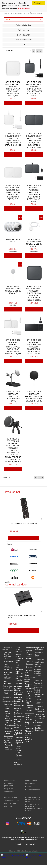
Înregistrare (30, 784)
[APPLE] (14, 563)
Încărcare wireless (7, 678)
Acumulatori (30, 689)
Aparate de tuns (18, 655)
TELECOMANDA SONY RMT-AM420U (23, 523)
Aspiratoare (8, 704)
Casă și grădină (37, 691)
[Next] (41, 519)
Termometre (40, 712)
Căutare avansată (32, 790)
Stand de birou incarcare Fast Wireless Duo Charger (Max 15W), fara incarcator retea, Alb (13, 192)
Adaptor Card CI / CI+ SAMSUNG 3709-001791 (21, 617)
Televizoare (20, 737)
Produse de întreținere (29, 652)
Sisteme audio (19, 756)
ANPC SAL (8, 806)
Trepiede (19, 759)
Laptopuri (29, 661)
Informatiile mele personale (25, 844)
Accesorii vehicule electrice (37, 671)
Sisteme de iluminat (39, 696)
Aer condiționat (29, 727)
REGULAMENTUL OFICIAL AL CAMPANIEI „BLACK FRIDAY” (33, 807)
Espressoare (29, 713)
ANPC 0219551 (10, 803)
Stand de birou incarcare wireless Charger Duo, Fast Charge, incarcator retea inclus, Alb (13, 347)
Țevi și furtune (7, 712)
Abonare (10, 544)
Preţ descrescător (23, 40)
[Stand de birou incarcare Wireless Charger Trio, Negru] (13, 377)
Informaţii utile (31, 781)
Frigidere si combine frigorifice (18, 688)
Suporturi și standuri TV (19, 742)
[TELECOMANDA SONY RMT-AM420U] (24, 509)
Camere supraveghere (29, 676)
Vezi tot (7, 582)
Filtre (7, 716)
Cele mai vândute (24, 25)
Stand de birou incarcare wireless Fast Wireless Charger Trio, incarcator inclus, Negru (34, 347)
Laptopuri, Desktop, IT (29, 658)
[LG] (14, 550)
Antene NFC (28, 702)
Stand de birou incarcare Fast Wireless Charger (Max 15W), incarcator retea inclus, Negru (34, 89)
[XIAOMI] (32, 577)
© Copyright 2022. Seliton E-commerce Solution (23, 851)
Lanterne (39, 706)
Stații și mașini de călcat (17, 726)
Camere (29, 710)
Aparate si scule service (39, 684)
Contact (28, 787)
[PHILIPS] (14, 556)
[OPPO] (14, 570)
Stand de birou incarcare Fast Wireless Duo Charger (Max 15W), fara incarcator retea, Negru (34, 140)
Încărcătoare (8, 661)
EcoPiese (37, 725)
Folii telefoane (7, 682)
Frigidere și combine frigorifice (29, 733)
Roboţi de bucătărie (17, 720)
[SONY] (32, 570)
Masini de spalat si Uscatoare (28, 717)
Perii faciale (18, 666)
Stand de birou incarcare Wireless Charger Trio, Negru (13, 396)
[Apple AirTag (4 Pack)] (13, 225)
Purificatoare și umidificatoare (19, 715)
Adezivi (29, 698)
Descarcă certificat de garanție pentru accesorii (32, 799)
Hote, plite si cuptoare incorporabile (19, 699)
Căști (6, 693)
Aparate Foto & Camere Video (18, 749)
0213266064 (23, 817)
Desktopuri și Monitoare (30, 666)
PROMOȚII (38, 680)
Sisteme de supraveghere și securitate (39, 716)
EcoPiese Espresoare (39, 729)
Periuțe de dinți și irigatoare (9, 747)
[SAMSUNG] (32, 550)
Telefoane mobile (28, 685)
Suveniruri (38, 687)
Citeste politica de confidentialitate (23, 839)
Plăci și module (38, 666)
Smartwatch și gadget (7, 687)
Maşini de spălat (17, 709)
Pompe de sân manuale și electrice (19, 680)
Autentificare (9, 792)
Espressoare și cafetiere (8, 737)
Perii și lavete (7, 708)
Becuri (38, 699)
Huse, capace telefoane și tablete (8, 667)
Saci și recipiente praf (8, 720)
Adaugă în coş (13, 103)
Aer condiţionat (18, 763)
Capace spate (29, 692)
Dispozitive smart (29, 671)
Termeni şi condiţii (11, 800)
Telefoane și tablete (7, 649)
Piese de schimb (27, 680)
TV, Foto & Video (18, 734)
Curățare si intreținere (39, 722)
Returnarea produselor (8, 785)
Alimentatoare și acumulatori (9, 727)
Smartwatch (8, 691)
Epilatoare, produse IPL (19, 660)
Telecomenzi (30, 648)
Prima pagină (9, 781)
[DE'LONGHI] (32, 556)
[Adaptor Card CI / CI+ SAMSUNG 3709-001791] (24, 601)
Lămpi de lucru (39, 703)
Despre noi (8, 789)
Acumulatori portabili (8, 673)
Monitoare (38, 652)
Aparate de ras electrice (19, 650)
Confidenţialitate (10, 797)
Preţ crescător (23, 35)
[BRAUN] (14, 577)
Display (29, 696)
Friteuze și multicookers (19, 705)
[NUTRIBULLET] (32, 563)
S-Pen (6, 659)
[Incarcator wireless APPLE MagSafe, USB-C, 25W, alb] (34, 225)
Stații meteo (39, 709)
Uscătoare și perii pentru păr (19, 671)
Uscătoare (18, 730)
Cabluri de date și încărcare (7, 654)
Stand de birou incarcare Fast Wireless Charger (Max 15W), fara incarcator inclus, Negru (34, 293)
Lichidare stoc (37, 677)
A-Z (23, 44)
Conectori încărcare (29, 707)
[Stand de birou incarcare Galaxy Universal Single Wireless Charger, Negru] (34, 377)
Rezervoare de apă (9, 732)
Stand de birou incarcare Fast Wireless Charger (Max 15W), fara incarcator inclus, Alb (13, 89)
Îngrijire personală (7, 741)
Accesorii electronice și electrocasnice (8, 699)
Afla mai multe (24, 8)
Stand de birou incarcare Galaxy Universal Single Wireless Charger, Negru (34, 396)
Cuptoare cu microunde (18, 694)
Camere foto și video (29, 723)
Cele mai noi (23, 30)
